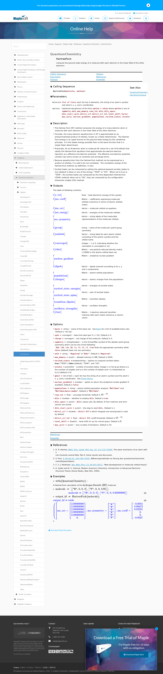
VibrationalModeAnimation (29, 580)
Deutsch (38, 667)
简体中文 (53, 667)
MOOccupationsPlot (27, 427)
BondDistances (25, 231)
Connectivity (21, 111)
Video (22, 589)
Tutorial (23, 570)
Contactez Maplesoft (124, 13)
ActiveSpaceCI (25, 197)
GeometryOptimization (28, 344)
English (22, 667)
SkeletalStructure (26, 530)
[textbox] (57, 195)
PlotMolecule (24, 467)
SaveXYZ (23, 516)
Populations (24, 472)
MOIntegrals (24, 403)
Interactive (24, 369)
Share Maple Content (24, 77)
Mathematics (21, 82)
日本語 (45, 667)
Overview (23, 457)
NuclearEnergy (25, 442)
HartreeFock (24, 354)
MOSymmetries (25, 432)
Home (51, 44)
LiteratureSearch (26, 378)
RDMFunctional (26, 491)
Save (21, 511)
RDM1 (22, 481)
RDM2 (22, 486)
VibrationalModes (26, 584)
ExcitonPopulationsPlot (28, 330)
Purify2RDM (24, 477)
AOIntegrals (24, 207)
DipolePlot (24, 285)
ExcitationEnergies (26, 295)
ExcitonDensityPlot (27, 320)
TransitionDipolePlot (27, 550)
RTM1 (22, 506)
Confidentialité (73, 671)
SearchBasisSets (26, 521)
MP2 (21, 437)
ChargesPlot (24, 241)
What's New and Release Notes (28, 60)
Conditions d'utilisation (59, 671)
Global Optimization (26, 168)
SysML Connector (25, 594)
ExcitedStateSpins (26, 315)
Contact (51, 623)
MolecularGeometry (27, 418)
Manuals (20, 148)
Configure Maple (23, 153)
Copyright (23, 256)
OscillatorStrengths (27, 452)
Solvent (22, 535)
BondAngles (24, 227)
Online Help (67, 44)
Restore (23, 501)
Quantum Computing (27, 182)
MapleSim (20, 599)
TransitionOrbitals (27, 565)
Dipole (22, 280)
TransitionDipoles (26, 555)
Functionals (24, 339)
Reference (20, 138)
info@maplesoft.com (60, 641)
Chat (22, 246)
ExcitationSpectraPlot (27, 305)
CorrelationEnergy (27, 261)
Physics (20, 87)
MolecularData (25, 408)
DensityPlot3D (25, 276)
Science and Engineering (25, 106)
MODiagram (24, 393)
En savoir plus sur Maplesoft (21, 654)
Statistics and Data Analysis (27, 92)
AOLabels (23, 212)
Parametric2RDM (26, 462)
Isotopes (23, 374)
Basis (22, 222)
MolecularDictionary (27, 413)
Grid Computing (24, 173)
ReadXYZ (23, 496)
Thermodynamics (26, 545)
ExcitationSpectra (26, 300)
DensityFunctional (26, 271)
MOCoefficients (26, 388)
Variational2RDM (26, 575)
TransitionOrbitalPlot (28, 560)
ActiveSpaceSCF (26, 202)
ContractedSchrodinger (28, 251)
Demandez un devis (141, 13)
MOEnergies (24, 398)
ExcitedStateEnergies (27, 310)
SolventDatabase (26, 540)
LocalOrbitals (25, 383)
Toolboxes (20, 158)
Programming (22, 97)
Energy (22, 290)
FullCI (22, 334)
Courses (23, 187)
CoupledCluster (26, 266)
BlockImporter (24, 163)
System (19, 143)
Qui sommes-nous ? (21, 623)
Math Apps (21, 124)
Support (58, 44)
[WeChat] (71, 651)
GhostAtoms (24, 349)
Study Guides (22, 133)
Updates (23, 192)
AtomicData (24, 217)
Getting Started (22, 55)
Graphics (20, 101)
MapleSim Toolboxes (24, 604)
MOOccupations (26, 423)
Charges (23, 236)
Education (20, 128)
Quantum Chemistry (26, 177)
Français (30, 667)
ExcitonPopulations (27, 325)
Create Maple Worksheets (26, 65)
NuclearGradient (26, 447)
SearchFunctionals (26, 526)
